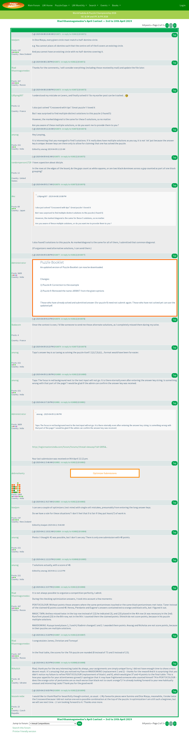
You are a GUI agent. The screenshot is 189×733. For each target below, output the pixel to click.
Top (174, 35)
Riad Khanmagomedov (21, 69)
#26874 (82, 128)
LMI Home (48, 5)
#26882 (81, 462)
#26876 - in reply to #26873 (65, 184)
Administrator (19, 262)
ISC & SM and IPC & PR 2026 (94, 16)
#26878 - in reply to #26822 (65, 318)
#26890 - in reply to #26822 (65, 690)
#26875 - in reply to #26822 (65, 156)
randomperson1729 (21, 162)
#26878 (81, 318)
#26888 (81, 662)
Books (115, 5)
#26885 (82, 559)
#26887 (81, 635)
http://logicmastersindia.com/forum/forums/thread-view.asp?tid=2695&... (69, 446)
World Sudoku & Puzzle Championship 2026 (94, 12)
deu (13, 196)
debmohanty (18, 473)
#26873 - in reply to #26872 (66, 89)
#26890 (81, 690)
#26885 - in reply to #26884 (66, 559)
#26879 (82, 346)
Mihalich (16, 668)
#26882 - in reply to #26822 (65, 462)
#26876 (81, 184)
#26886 (81, 587)
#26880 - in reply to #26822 (66, 374)
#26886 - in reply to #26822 (65, 587)
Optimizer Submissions (105, 473)
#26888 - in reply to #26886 (65, 662)
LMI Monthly (78, 5)
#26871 (82, 34)
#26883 (81, 501)
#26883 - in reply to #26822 (65, 501)
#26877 (81, 254)
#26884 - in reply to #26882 (66, 531)
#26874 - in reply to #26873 (66, 128)
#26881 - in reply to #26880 (65, 402)
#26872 (81, 61)
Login (182, 5)
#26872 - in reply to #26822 (65, 61)
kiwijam (15, 39)
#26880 (82, 374)
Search (92, 5)
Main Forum (34, 5)
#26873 (82, 89)
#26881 (81, 402)
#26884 (82, 531)
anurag (15, 134)
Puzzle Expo (61, 5)
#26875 (81, 156)
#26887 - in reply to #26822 (65, 635)
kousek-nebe (18, 696)
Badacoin (16, 324)
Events (104, 5)
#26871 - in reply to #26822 (66, 34)
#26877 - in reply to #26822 (65, 254)
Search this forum (22, 727)
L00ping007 (17, 95)
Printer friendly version (24, 731)
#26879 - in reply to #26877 (66, 346)
